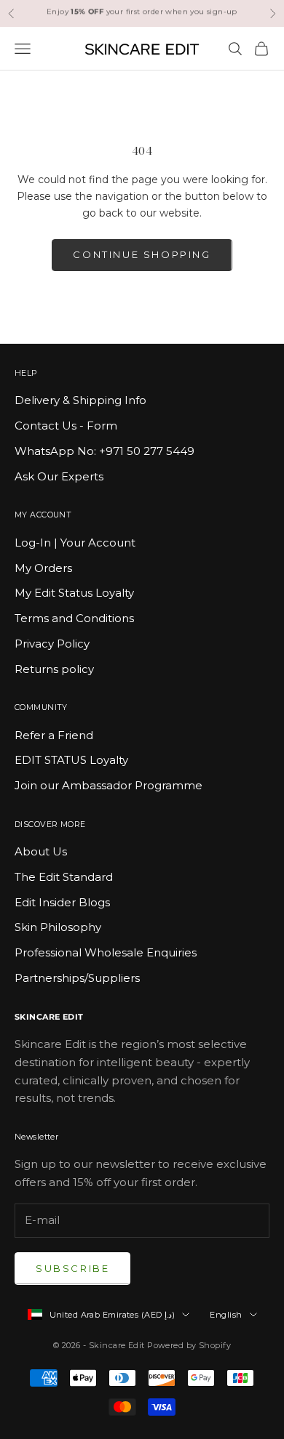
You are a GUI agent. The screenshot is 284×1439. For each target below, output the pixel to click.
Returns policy (54, 669)
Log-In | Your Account (75, 542)
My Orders (43, 568)
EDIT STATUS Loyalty (71, 760)
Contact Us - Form (66, 425)
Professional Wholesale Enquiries (106, 952)
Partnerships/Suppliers (77, 978)
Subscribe (72, 1268)
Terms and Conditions (74, 618)
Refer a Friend (54, 735)
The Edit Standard (64, 877)
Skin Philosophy (58, 927)
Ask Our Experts (59, 476)
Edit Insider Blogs (62, 902)
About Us (41, 851)
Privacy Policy (52, 643)
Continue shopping (141, 254)
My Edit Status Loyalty (74, 593)
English (226, 1315)
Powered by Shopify (189, 1345)
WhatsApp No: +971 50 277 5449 (104, 451)
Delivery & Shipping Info (80, 400)
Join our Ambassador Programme (108, 785)
